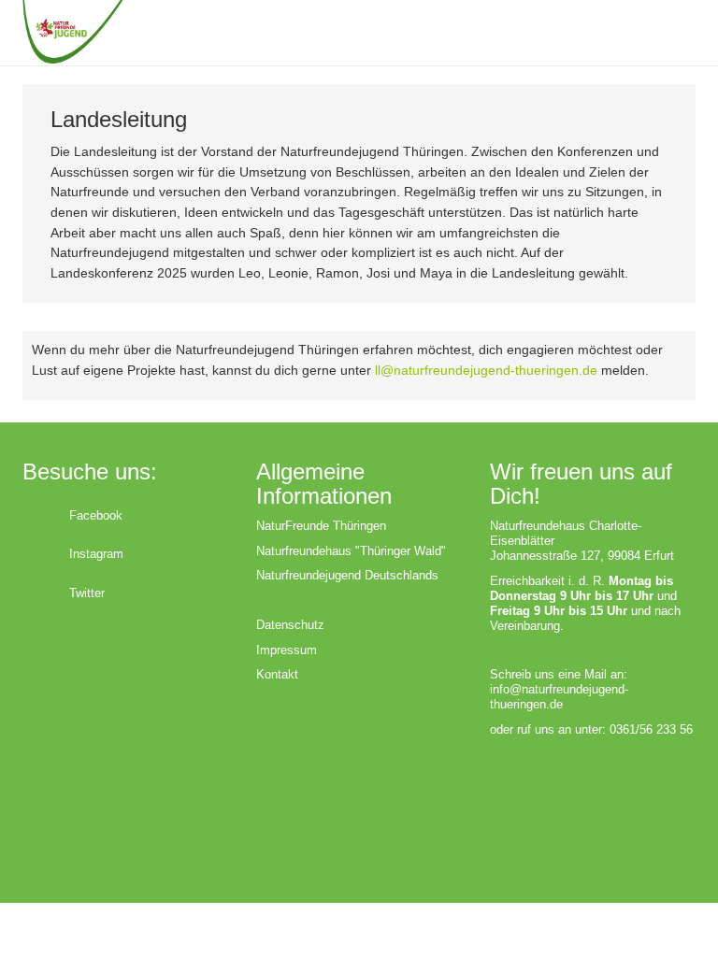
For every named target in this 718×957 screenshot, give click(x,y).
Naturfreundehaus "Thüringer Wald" (351, 551)
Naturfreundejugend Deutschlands (347, 575)
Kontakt (277, 674)
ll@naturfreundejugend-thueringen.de (486, 370)
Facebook (95, 515)
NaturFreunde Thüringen (321, 526)
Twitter (87, 593)
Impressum (286, 650)
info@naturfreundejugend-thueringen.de (559, 696)
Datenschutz (290, 625)
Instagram (96, 554)
